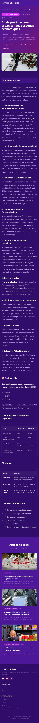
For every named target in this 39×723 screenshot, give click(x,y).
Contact (4, 703)
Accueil (4, 688)
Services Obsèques (8, 10)
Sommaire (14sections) (12, 80)
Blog (3, 691)
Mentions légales (7, 706)
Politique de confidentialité (10, 709)
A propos (4, 700)
